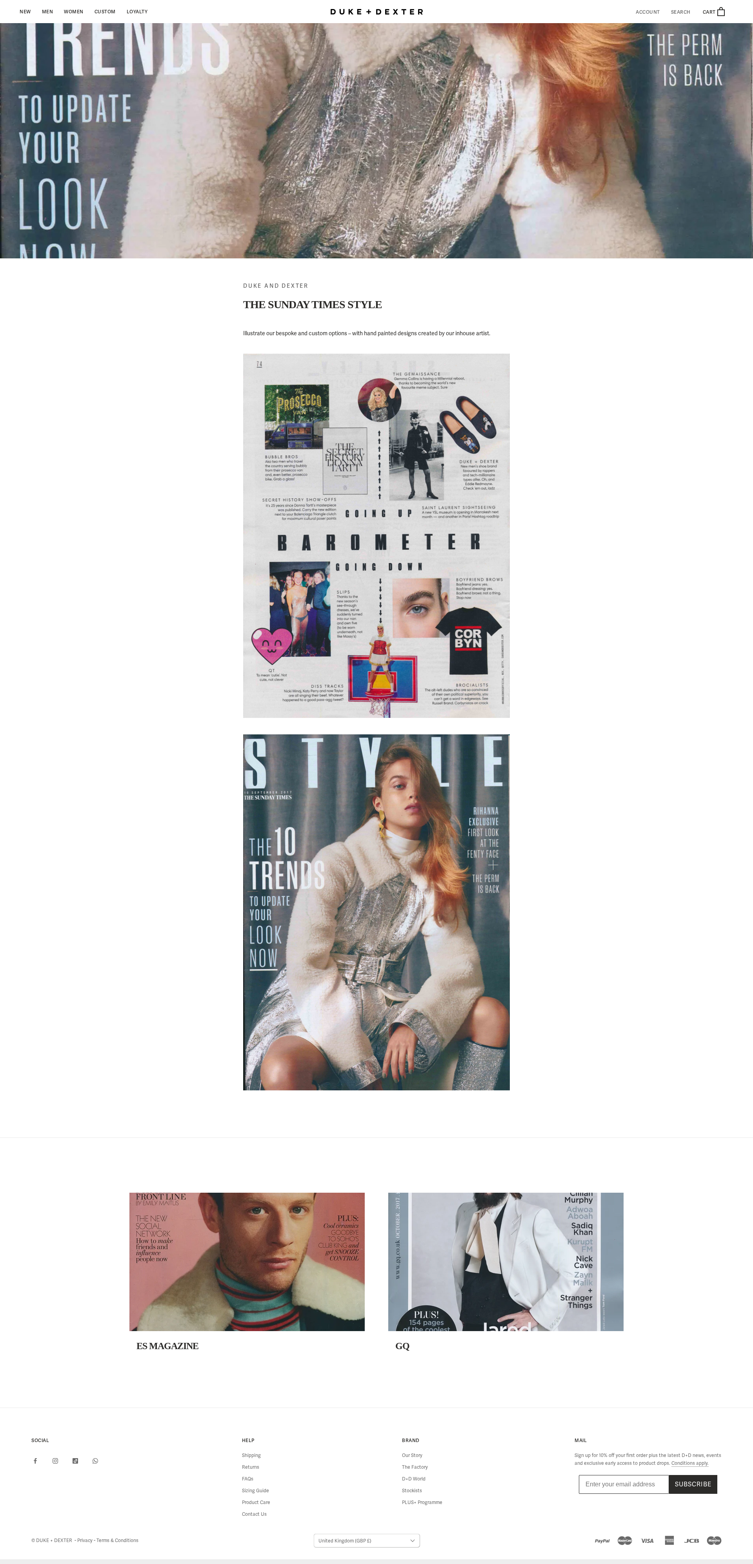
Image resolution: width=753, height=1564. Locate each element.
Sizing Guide (255, 1491)
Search (681, 12)
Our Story (412, 1455)
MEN (47, 11)
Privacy (85, 1540)
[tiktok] (75, 1461)
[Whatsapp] (95, 1461)
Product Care (256, 1502)
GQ (402, 1346)
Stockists (412, 1491)
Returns (250, 1467)
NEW (25, 11)
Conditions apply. (690, 1463)
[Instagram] (55, 1461)
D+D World (414, 1479)
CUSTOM (105, 11)
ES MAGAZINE (167, 1346)
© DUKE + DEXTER (52, 1540)
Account (648, 12)
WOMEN (74, 11)
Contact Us (254, 1514)
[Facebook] (35, 1461)
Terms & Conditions (117, 1540)
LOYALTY (137, 11)
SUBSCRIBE (693, 1484)
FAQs (247, 1479)
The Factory (415, 1467)
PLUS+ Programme (422, 1502)
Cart (710, 12)
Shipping (251, 1455)
